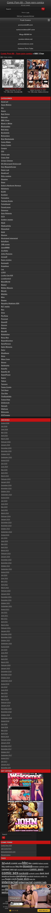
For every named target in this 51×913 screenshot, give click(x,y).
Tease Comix (6, 387)
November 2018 (6, 712)
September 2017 (6, 755)
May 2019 (4, 693)
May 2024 (4, 507)
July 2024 (4, 501)
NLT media (5, 306)
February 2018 (6, 740)
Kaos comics (6, 260)
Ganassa (4, 210)
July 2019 (4, 687)
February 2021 (6, 628)
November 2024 (6, 488)
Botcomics (5, 136)
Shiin (3, 356)
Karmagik (5, 263)
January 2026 (5, 445)
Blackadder (5, 126)
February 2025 (6, 479)
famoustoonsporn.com (8, 852)
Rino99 (4, 331)
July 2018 (4, 724)
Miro (3, 297)
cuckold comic (34, 873)
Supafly (4, 368)
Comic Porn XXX (6, 845)
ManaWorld (5, 282)
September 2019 (6, 681)
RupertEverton (7, 341)
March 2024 (5, 513)
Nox (2, 309)
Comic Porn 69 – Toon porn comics (25, 2)
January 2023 (5, 557)
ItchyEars (5, 241)
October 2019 (5, 678)
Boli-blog (5, 129)
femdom (13, 876)
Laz (2, 269)
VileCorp (4, 409)
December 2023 (6, 522)
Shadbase (5, 353)
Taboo (3, 381)
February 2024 (6, 516)
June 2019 (4, 690)
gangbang (21, 876)
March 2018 (5, 737)
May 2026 (4, 433)
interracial (10, 882)
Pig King (4, 316)
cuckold (23, 873)
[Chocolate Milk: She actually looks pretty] (13, 73)
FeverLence (6, 207)
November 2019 (6, 674)
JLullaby (4, 250)
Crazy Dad (5, 157)
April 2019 (4, 696)
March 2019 (5, 699)
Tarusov (4, 384)
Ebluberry (5, 188)
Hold (3, 232)
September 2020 (6, 643)
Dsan (3, 182)
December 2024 (6, 485)
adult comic (11, 863)
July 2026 (4, 426)
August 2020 (5, 647)
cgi (15, 869)
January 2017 (5, 765)
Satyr (3, 350)
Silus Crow (5, 359)
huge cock (11, 879)
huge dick (23, 879)
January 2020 (5, 668)
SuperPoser (5, 375)
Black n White (6, 123)
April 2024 (4, 510)
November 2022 (6, 563)
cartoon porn (44, 867)
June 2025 (4, 467)
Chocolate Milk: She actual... (13, 88)
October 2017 (5, 752)
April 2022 (4, 585)
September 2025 (6, 457)
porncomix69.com (25, 25)
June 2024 (4, 504)
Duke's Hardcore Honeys (11, 185)
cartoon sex (8, 869)
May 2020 (4, 656)
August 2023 (5, 535)
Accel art (4, 102)
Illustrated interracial (9, 238)
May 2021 (4, 619)
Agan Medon (6, 105)
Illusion (4, 235)
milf (8, 889)
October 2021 (5, 603)
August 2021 (5, 609)
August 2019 (5, 684)
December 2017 (6, 746)
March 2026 (5, 439)
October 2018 (5, 715)
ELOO (3, 191)
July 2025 (4, 464)
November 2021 (6, 600)
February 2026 (6, 442)
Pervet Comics (5, 855)
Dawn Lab (5, 170)
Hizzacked (5, 229)
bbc (25, 863)
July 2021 (4, 612)
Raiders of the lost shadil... (38, 88)
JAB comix (5, 244)
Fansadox (5, 198)
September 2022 (6, 569)
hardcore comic (39, 876)
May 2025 (4, 470)
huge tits (32, 879)
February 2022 (6, 591)
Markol (4, 285)
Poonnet (4, 319)
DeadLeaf (5, 173)
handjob (30, 876)
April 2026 (4, 436)
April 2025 (4, 473)
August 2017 (5, 758)
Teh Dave (5, 390)
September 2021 (6, 606)
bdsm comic (43, 863)
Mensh (4, 291)
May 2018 (4, 730)
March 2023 (5, 550)
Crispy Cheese (7, 160)
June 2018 (4, 727)
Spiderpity (5, 365)
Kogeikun (5, 266)
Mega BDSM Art (25, 34)
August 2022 (5, 572)
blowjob (27, 866)
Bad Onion (5, 114)
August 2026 (5, 423)
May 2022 (4, 581)
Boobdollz (5, 133)
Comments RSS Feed (28, 16)
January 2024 (5, 519)
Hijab (3, 223)
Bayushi (4, 117)
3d (3, 863)
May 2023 (4, 544)
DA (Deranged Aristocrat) (11, 164)
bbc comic (33, 863)
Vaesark (4, 406)
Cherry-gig (5, 154)
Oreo (3, 313)
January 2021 (5, 631)
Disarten (4, 179)
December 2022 (6, 560)
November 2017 (6, 749)
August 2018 (5, 721)
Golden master (7, 219)
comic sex (10, 873)
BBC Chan (10, 91)
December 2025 (6, 448)
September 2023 (6, 532)
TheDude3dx (6, 396)
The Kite (4, 393)
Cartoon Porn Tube (25, 48)
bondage (36, 867)
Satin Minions (6, 347)
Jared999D (5, 247)
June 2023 (4, 541)
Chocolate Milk (18, 91)
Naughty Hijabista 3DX (10, 303)
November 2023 (6, 526)
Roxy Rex (5, 337)
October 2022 (5, 566)
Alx (2, 108)
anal (20, 863)
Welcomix (5, 412)
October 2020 (5, 640)
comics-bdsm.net (25, 39)
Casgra (4, 148)
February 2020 (6, 665)
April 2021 (4, 622)
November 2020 (6, 637)
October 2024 (5, 491)
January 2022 (5, 594)
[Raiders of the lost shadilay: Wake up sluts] (38, 73)
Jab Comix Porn (6, 849)
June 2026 (4, 429)
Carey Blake (6, 142)
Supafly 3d (5, 372)
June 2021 (4, 616)
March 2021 (5, 625)
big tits (19, 866)
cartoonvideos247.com (25, 30)
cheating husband (23, 870)
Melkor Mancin (7, 288)
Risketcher (5, 334)
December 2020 (6, 634)
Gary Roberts (6, 213)
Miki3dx (4, 294)
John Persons (6, 254)
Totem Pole (5, 400)
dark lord (44, 873)
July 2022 (4, 575)
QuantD (4, 322)
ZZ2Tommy (5, 415)
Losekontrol (6, 278)
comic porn (36, 869)
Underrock (5, 403)
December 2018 (6, 709)
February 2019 (6, 702)
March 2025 (5, 476)
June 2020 (4, 653)
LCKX (3, 272)
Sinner (3, 362)
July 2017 (4, 761)
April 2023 (4, 547)
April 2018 (4, 733)
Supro (3, 378)
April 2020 (4, 659)
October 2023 (5, 529)
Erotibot (4, 195)
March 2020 (5, 662)
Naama (4, 300)
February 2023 (6, 553)
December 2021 (6, 597)
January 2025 (5, 482)
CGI (2, 151)
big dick (12, 866)
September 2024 (6, 495)
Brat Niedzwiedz (7, 139)
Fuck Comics (25, 20)
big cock (6, 866)
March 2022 (5, 588)
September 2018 (6, 718)
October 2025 (5, 454)
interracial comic (30, 882)
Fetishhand (5, 204)
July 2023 (4, 538)
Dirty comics (6, 176)
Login (28, 12)
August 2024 (5, 498)
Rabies (4, 328)
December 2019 (6, 671)
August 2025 (5, 460)
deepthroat (5, 876)
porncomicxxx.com (25, 44)
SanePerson (6, 344)
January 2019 (5, 706)
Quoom (4, 325)
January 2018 (5, 743)
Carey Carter (6, 145)
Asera (3, 111)
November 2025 (6, 451)
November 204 (6, 768)
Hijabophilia (6, 226)
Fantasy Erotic (7, 201)
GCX (3, 216)
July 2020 (4, 650)
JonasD (4, 257)
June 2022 (4, 578)
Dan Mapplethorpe (8, 167)
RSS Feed (19, 16)
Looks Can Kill (7, 275)
